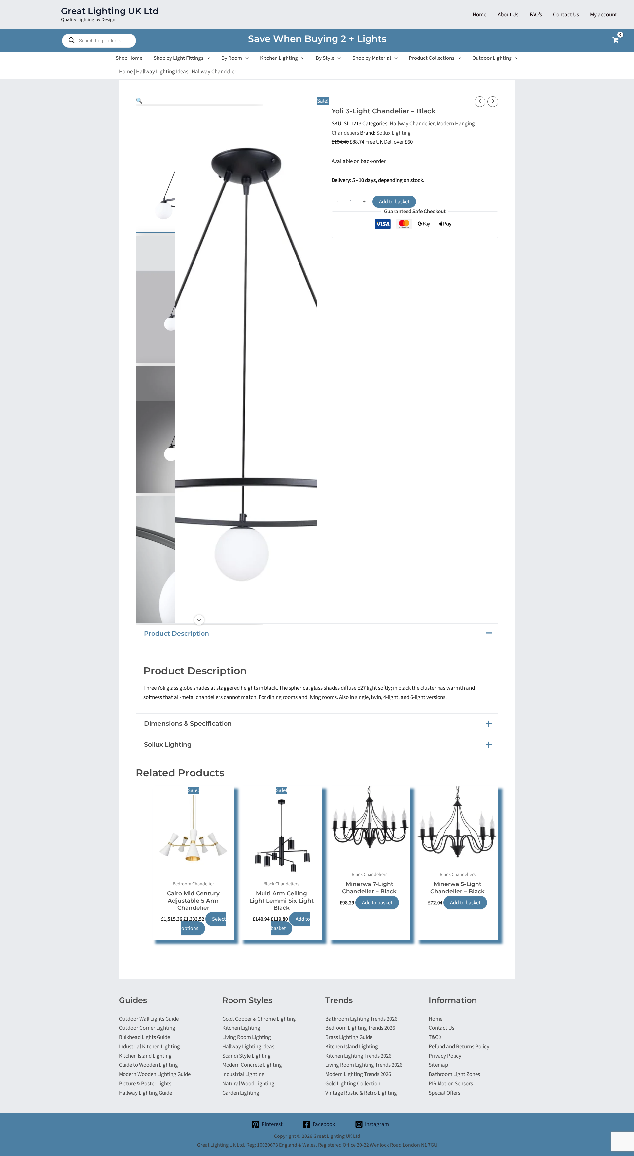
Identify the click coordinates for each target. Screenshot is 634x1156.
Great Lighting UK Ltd (109, 11)
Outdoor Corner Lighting (147, 1028)
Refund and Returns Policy (459, 1047)
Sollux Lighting (393, 133)
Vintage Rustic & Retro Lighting (361, 1093)
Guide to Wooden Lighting (148, 1065)
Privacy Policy (445, 1056)
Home (126, 72)
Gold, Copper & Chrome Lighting (259, 1019)
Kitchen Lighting (241, 1028)
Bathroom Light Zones (454, 1074)
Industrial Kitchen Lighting (149, 1047)
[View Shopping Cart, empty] (615, 40)
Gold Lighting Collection (352, 1084)
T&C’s (435, 1037)
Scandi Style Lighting (246, 1056)
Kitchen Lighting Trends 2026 (358, 1056)
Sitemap (438, 1065)
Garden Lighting (240, 1093)
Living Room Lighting (246, 1037)
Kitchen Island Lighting (145, 1056)
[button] (206, 58)
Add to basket (394, 201)
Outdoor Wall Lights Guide (149, 1019)
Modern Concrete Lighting (252, 1065)
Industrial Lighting (243, 1074)
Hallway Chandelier (214, 72)
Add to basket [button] (290, 923)
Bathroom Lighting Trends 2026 (361, 1019)
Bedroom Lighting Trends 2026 (360, 1028)
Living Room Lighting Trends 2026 (363, 1065)
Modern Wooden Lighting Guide (155, 1074)
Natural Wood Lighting (248, 1084)
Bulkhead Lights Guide (144, 1037)
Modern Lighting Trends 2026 (358, 1074)
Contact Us (441, 1028)
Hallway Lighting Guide (145, 1093)
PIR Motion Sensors (451, 1084)
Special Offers (444, 1093)
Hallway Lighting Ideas (162, 72)
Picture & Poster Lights (145, 1084)
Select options (203, 923)
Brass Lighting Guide (348, 1037)
